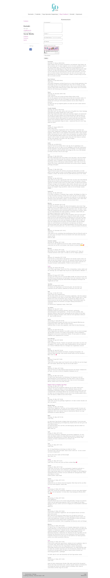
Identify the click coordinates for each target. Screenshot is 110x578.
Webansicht (83, 575)
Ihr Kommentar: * (47, 22)
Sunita (49, 459)
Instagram (26, 36)
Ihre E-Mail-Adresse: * (52, 37)
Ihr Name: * (46, 33)
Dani (49, 487)
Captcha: (50, 45)
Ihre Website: (46, 41)
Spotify (25, 40)
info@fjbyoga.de (27, 30)
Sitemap (34, 574)
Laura (49, 266)
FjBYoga (31, 46)
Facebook (26, 38)
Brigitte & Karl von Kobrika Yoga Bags (57, 385)
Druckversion (28, 574)
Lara (49, 540)
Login (85, 574)
